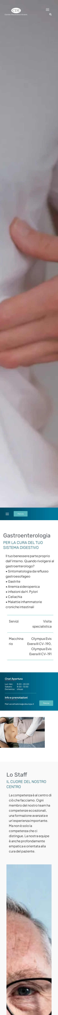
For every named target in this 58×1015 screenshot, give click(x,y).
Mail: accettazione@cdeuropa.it (19, 704)
